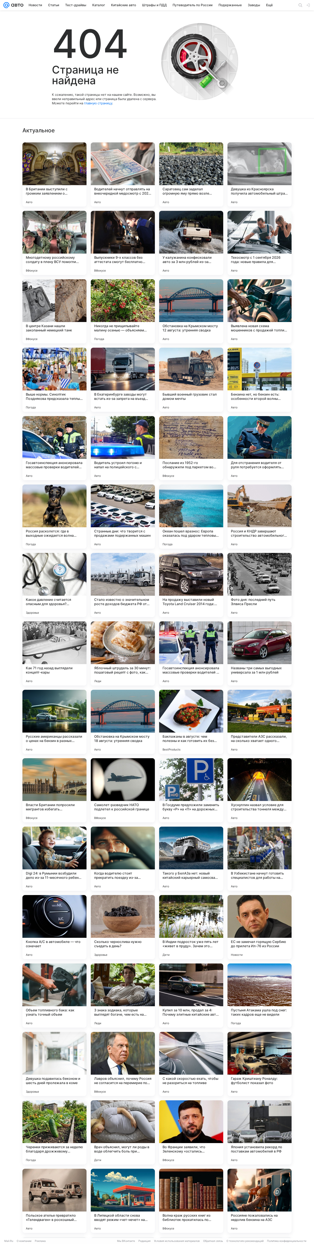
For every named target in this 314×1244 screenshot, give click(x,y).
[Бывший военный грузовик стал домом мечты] (191, 380)
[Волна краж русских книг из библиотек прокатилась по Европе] (191, 1201)
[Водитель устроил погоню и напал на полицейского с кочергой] (123, 448)
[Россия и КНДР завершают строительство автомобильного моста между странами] (259, 517)
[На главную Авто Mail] (16, 5)
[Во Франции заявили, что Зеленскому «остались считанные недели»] (191, 1132)
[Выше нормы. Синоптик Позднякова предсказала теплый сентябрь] (54, 380)
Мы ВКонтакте (126, 1241)
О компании (24, 1241)
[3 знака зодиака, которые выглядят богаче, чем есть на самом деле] (123, 995)
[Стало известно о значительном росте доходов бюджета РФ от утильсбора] (123, 585)
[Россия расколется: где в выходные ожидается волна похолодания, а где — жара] (54, 517)
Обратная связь (213, 1241)
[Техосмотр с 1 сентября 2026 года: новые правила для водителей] (259, 243)
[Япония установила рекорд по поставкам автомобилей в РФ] (259, 1132)
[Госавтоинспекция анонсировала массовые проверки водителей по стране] (54, 448)
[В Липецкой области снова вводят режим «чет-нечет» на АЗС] (123, 1201)
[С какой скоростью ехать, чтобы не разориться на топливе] (191, 1064)
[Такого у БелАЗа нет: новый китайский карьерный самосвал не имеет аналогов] (191, 859)
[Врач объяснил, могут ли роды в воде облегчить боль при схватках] (123, 1132)
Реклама (40, 1241)
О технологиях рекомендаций (245, 1241)
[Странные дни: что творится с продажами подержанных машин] (123, 517)
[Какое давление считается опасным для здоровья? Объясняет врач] (54, 585)
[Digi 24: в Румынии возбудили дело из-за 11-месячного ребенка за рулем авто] (54, 859)
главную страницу (98, 103)
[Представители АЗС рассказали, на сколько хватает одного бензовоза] (259, 722)
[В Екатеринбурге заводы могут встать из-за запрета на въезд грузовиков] (123, 380)
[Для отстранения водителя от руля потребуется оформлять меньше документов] (259, 448)
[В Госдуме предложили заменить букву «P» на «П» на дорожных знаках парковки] (191, 790)
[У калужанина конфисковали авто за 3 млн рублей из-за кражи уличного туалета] (191, 243)
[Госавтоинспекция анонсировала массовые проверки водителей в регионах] (191, 653)
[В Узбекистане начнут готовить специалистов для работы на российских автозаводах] (259, 859)
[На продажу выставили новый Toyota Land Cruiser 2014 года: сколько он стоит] (191, 585)
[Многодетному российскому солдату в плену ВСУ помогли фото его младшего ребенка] (54, 243)
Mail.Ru (8, 1241)
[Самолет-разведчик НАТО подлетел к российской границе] (123, 790)
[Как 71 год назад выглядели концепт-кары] (54, 653)
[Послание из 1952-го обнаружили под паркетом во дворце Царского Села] (191, 448)
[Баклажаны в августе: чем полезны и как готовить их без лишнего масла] (191, 722)
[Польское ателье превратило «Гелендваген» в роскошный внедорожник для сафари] (54, 1201)
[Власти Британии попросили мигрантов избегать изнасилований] (54, 790)
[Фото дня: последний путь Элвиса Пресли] (259, 585)
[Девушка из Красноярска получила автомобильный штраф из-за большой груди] (259, 174)
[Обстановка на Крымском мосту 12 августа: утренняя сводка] (191, 311)
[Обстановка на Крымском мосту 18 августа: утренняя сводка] (123, 722)
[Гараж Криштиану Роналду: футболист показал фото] (259, 1064)
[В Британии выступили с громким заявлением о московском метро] (54, 174)
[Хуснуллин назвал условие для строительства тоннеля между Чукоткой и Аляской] (259, 790)
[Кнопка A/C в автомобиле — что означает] (54, 927)
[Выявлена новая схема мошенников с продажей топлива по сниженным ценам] (259, 311)
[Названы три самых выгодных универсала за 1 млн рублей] (259, 653)
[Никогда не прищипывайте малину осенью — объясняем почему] (123, 311)
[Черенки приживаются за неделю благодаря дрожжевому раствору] (54, 1132)
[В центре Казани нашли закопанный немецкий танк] (54, 311)
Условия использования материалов (177, 1241)
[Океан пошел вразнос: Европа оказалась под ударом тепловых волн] (191, 517)
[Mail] (6, 5)
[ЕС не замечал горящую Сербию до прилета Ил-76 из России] (259, 927)
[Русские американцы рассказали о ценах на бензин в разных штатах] (54, 722)
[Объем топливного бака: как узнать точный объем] (54, 995)
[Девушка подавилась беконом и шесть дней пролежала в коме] (54, 1064)
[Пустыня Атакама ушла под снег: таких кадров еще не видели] (259, 995)
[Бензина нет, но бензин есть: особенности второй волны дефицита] (259, 380)
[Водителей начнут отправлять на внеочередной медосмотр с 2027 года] (123, 174)
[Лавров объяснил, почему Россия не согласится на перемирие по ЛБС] (123, 1064)
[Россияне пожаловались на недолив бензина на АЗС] (259, 1201)
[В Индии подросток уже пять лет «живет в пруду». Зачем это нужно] (191, 927)
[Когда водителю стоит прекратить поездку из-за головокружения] (123, 859)
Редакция (144, 1241)
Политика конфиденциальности (286, 1241)
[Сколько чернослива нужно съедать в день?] (123, 927)
